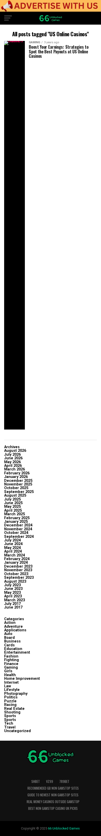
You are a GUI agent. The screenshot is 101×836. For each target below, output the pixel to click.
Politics (11, 697)
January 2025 (16, 521)
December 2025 (18, 480)
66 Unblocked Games (64, 828)
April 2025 (13, 510)
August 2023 (15, 581)
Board (9, 637)
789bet (64, 781)
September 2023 (19, 577)
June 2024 (13, 544)
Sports (10, 716)
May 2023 (12, 592)
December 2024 (18, 525)
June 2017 (13, 607)
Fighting (11, 660)
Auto (8, 634)
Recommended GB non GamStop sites (53, 788)
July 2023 (12, 585)
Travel (10, 727)
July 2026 (12, 454)
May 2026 (12, 462)
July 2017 (12, 604)
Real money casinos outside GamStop (53, 801)
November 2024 (18, 529)
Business (12, 641)
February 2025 (17, 518)
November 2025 (18, 484)
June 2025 (13, 503)
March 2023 (14, 600)
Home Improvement (22, 678)
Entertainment (17, 652)
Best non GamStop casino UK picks (53, 808)
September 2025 (19, 492)
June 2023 (13, 589)
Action (10, 622)
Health (10, 675)
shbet (35, 781)
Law (7, 686)
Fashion (11, 656)
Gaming (11, 667)
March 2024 (14, 555)
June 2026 (13, 458)
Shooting (12, 712)
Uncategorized (17, 731)
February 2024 (17, 559)
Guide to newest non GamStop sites (52, 794)
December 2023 (18, 566)
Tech (8, 723)
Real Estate (14, 708)
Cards (9, 645)
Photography (15, 693)
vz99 (49, 781)
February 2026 (17, 473)
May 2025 (12, 506)
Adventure (13, 626)
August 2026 (15, 450)
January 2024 (16, 562)
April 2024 (13, 551)
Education (13, 649)
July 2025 (12, 499)
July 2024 (12, 540)
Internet (11, 682)
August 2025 (15, 495)
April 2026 (13, 465)
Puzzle (10, 701)
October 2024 (16, 533)
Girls (8, 671)
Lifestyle (12, 690)
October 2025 (16, 488)
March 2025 (14, 514)
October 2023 (16, 574)
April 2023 (13, 596)
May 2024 (12, 548)
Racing (10, 705)
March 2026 (14, 469)
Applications (15, 630)
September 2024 (19, 536)
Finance (11, 664)
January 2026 (16, 477)
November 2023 (18, 570)
